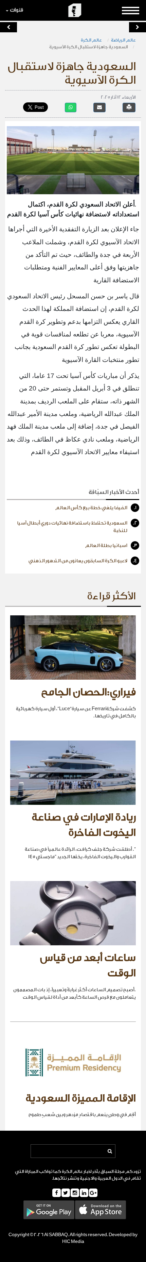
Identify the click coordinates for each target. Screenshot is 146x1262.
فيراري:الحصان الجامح (88, 692)
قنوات (16, 10)
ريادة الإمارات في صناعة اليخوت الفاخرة (84, 825)
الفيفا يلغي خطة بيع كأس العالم (95, 508)
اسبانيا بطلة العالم (111, 545)
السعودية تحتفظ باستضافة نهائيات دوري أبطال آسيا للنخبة (77, 526)
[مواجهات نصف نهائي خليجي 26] (137, 27)
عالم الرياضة (123, 40)
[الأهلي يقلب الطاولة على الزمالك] (8, 27)
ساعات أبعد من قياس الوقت (88, 965)
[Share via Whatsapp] (71, 107)
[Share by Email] (99, 107)
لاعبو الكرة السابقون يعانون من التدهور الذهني (83, 561)
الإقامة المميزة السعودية (80, 1098)
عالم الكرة (92, 40)
